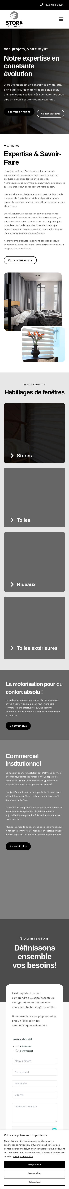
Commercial (26, 1051)
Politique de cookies (23, 1156)
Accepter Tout (34, 1164)
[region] (34, 1159)
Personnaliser (34, 1173)
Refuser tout (34, 1182)
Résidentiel (25, 1046)
